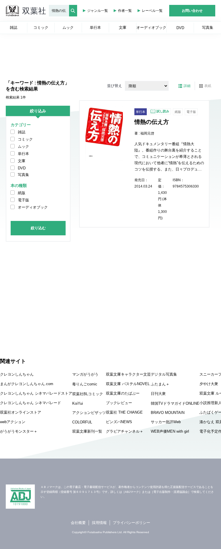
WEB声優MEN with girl (170, 431)
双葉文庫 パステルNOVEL (128, 384)
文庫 (21, 161)
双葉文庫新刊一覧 (87, 431)
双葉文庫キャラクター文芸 (128, 374)
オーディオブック (33, 207)
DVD (22, 168)
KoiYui (77, 403)
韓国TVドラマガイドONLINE (175, 403)
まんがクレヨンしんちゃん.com (26, 384)
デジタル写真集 (164, 374)
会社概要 (78, 522)
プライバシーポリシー (131, 522)
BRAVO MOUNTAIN (167, 412)
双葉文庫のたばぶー (123, 393)
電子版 (23, 200)
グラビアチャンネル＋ (124, 431)
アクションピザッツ (89, 412)
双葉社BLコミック (87, 394)
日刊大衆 (158, 393)
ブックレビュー (119, 403)
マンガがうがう (85, 374)
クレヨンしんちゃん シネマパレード (30, 403)
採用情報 (99, 522)
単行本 (23, 154)
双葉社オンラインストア (20, 412)
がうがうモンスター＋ (18, 431)
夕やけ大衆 (208, 384)
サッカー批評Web (166, 422)
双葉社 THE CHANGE (124, 412)
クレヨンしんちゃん (17, 374)
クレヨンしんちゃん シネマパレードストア (36, 393)
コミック (25, 139)
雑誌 (21, 132)
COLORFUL (82, 422)
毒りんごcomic (84, 384)
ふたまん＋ (160, 384)
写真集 (23, 175)
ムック (23, 146)
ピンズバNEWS (119, 422)
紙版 (21, 193)
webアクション (12, 422)
